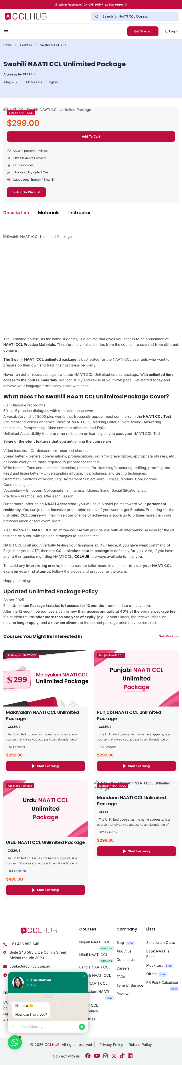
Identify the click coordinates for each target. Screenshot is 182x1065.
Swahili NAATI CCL (53, 45)
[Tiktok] (122, 1056)
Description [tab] (16, 213)
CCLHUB (52, 1044)
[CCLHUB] (25, 16)
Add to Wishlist (27, 192)
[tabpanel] (91, 425)
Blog (125, 942)
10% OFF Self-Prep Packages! (103, 4)
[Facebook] (88, 1056)
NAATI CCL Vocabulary (88, 1008)
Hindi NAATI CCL (95, 957)
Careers (123, 968)
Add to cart (91, 136)
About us (124, 951)
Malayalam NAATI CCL (22, 655)
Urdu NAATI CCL (93, 983)
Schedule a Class (160, 942)
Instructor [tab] (79, 213)
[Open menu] (6, 32)
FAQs (121, 976)
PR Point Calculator (162, 985)
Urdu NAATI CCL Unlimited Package (45, 842)
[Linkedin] (130, 1056)
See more (166, 636)
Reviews (123, 994)
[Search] (97, 16)
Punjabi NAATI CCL (111, 655)
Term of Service (130, 985)
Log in (174, 31)
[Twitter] (114, 1056)
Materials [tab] (48, 213)
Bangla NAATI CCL (95, 967)
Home (7, 45)
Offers (155, 974)
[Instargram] (105, 1056)
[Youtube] (97, 1056)
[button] (83, 976)
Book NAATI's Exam (157, 954)
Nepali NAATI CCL (95, 945)
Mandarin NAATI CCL (112, 785)
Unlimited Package (20, 785)
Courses (26, 45)
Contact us (126, 959)
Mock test (159, 965)
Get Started (142, 31)
